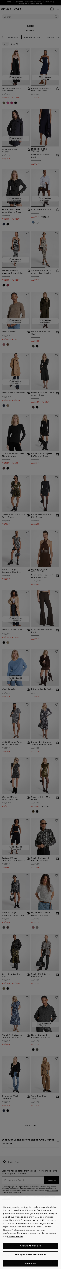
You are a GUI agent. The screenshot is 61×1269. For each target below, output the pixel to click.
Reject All (30, 1263)
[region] (30, 1232)
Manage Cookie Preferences (30, 1254)
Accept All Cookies (30, 1245)
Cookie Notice (15, 1236)
